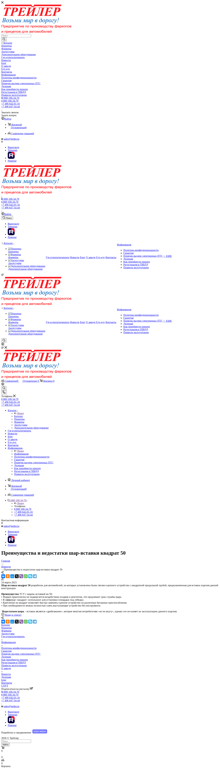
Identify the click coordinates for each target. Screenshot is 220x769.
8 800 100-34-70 (10, 98)
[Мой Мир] (12, 576)
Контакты (6, 682)
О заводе (6, 668)
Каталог (18, 416)
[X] (17, 576)
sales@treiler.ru (11, 139)
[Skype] (30, 576)
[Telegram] (35, 576)
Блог (3, 680)
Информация (21, 453)
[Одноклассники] (8, 576)
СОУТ (4, 685)
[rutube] (11, 158)
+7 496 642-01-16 (10, 103)
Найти (5, 744)
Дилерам (6, 656)
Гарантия (6, 651)
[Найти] (4, 39)
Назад (20, 413)
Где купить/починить (13, 636)
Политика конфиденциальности (19, 648)
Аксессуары (7, 633)
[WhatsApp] (26, 576)
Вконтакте (13, 147)
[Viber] (21, 576)
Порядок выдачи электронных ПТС (21, 653)
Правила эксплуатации (14, 665)
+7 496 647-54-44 (10, 106)
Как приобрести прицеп (14, 659)
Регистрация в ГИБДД (13, 662)
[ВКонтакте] (3, 576)
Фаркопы (6, 630)
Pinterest (12, 160)
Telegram (12, 150)
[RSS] (2, 579)
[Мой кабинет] (2, 344)
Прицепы (6, 627)
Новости (6, 674)
